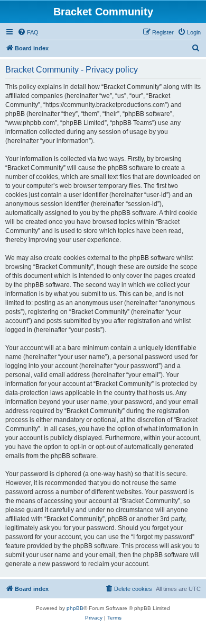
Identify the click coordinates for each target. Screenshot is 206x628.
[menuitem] (28, 32)
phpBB (75, 608)
